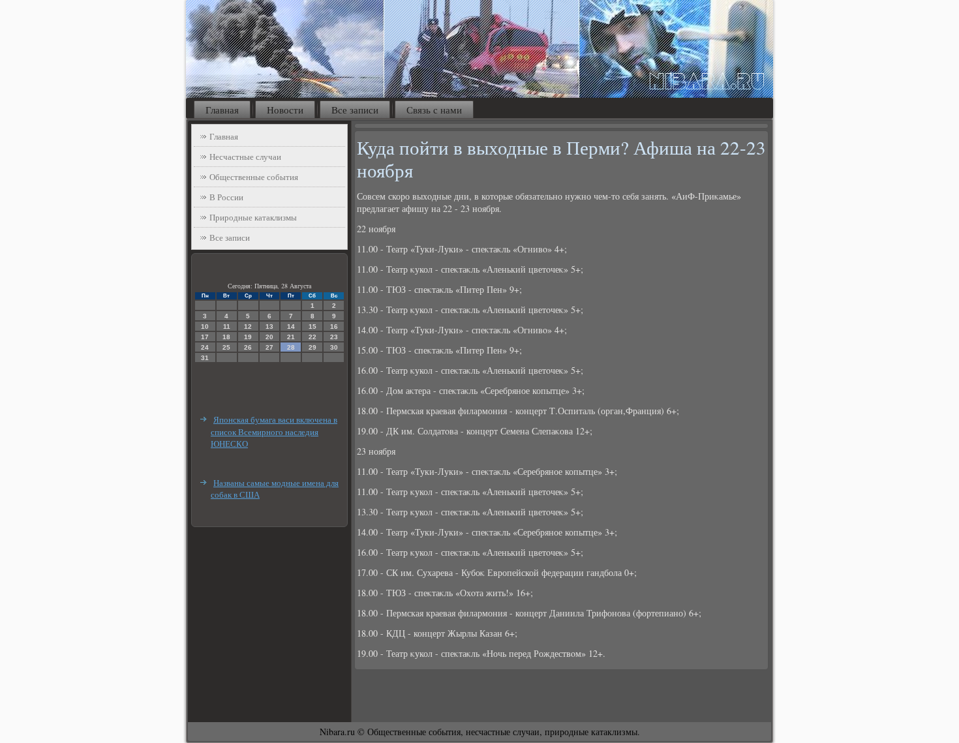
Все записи (354, 109)
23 (334, 337)
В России (226, 197)
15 (312, 326)
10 (205, 326)
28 (291, 347)
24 (205, 347)
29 (312, 347)
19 (248, 337)
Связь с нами (434, 109)
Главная (222, 109)
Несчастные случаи (245, 156)
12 (248, 326)
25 (226, 347)
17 (205, 337)
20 (269, 337)
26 (248, 347)
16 (334, 326)
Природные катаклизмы (253, 217)
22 (312, 337)
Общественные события (253, 177)
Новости (285, 109)
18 (226, 337)
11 (226, 326)
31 (205, 357)
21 (291, 337)
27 (269, 347)
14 (291, 326)
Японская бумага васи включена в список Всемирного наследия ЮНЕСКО (274, 431)
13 (269, 326)
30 (334, 347)
